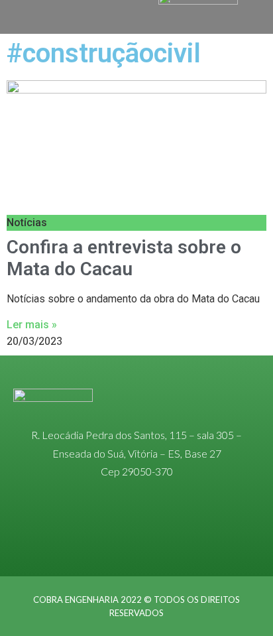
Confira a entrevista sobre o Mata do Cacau (124, 258)
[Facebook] (166, 529)
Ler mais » (32, 324)
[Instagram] (136, 529)
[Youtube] (196, 529)
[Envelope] (106, 529)
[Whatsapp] (77, 529)
